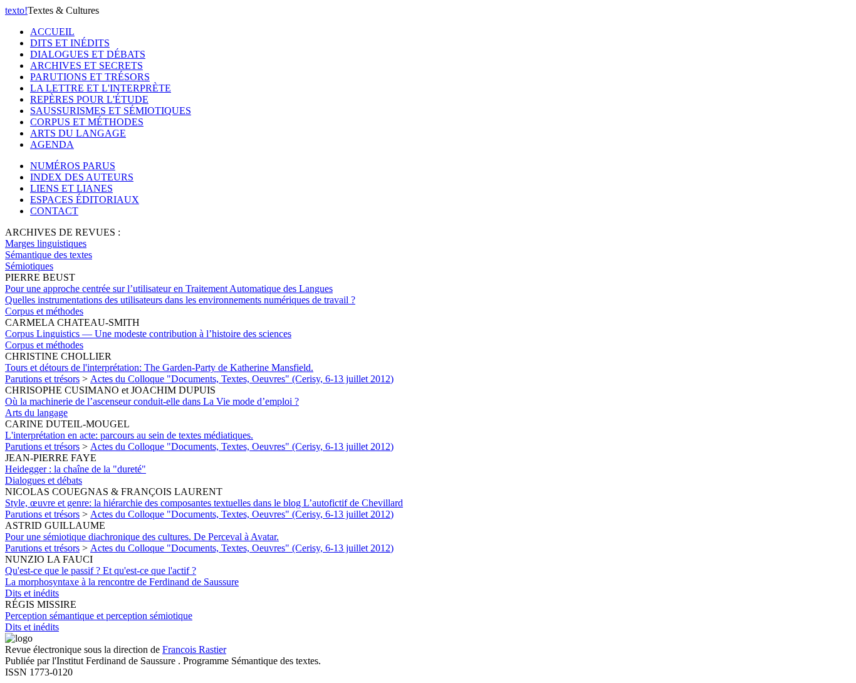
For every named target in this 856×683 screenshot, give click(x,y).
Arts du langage (36, 412)
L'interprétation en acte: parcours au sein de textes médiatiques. (129, 435)
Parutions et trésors (42, 378)
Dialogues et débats (43, 480)
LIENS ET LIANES (71, 188)
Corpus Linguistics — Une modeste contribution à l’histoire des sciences (148, 333)
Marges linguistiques (45, 243)
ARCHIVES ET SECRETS (86, 65)
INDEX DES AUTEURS (81, 177)
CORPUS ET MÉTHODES (87, 122)
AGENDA (52, 144)
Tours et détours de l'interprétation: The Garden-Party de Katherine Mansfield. (159, 367)
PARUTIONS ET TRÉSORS (90, 76)
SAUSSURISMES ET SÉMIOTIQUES (110, 110)
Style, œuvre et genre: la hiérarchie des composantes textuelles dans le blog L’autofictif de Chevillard (204, 503)
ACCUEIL (52, 31)
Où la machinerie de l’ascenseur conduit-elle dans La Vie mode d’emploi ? (152, 401)
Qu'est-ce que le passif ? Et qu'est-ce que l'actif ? (122, 576)
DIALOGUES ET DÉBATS (87, 54)
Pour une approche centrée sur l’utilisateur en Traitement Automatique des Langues (180, 294)
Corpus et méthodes (44, 311)
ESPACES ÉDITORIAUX (84, 199)
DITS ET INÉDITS (70, 43)
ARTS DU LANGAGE (78, 133)
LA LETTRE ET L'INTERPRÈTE (100, 88)
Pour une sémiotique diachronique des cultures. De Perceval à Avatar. (142, 536)
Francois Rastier (194, 649)
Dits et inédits (32, 593)
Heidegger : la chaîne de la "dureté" (75, 469)
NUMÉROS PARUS (72, 165)
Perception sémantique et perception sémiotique (98, 615)
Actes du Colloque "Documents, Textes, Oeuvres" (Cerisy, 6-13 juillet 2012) (242, 378)
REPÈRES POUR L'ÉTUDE (89, 99)
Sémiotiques (29, 266)
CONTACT (54, 211)
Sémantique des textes (48, 254)
